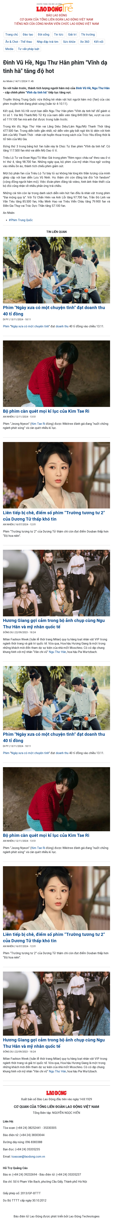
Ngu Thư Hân (101, 88)
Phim (6, 326)
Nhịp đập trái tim (47, 41)
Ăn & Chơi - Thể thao (18, 41)
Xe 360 (84, 41)
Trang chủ (11, 34)
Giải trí (72, 34)
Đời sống (43, 34)
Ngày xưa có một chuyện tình (30, 326)
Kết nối (98, 41)
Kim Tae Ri (38, 424)
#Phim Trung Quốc (21, 220)
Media (9, 49)
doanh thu (62, 326)
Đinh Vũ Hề (83, 88)
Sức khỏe (69, 41)
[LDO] (56, 270)
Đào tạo (28, 34)
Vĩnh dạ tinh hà (36, 92)
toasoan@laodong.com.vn (28, 1156)
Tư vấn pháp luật (28, 49)
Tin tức (58, 34)
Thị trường (88, 34)
